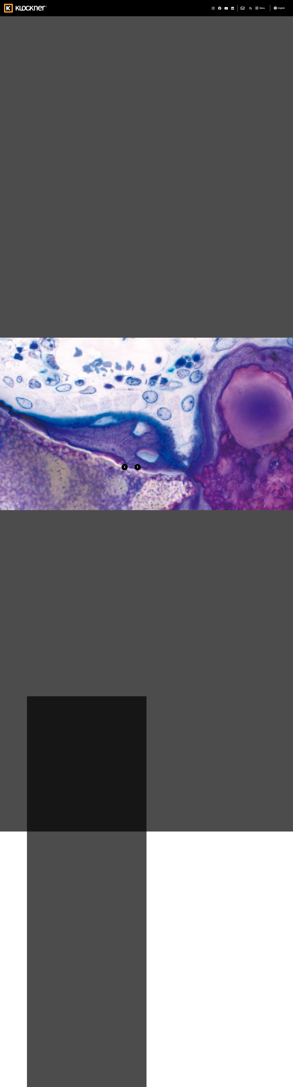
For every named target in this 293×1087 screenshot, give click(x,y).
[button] (125, 467)
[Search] (250, 8)
